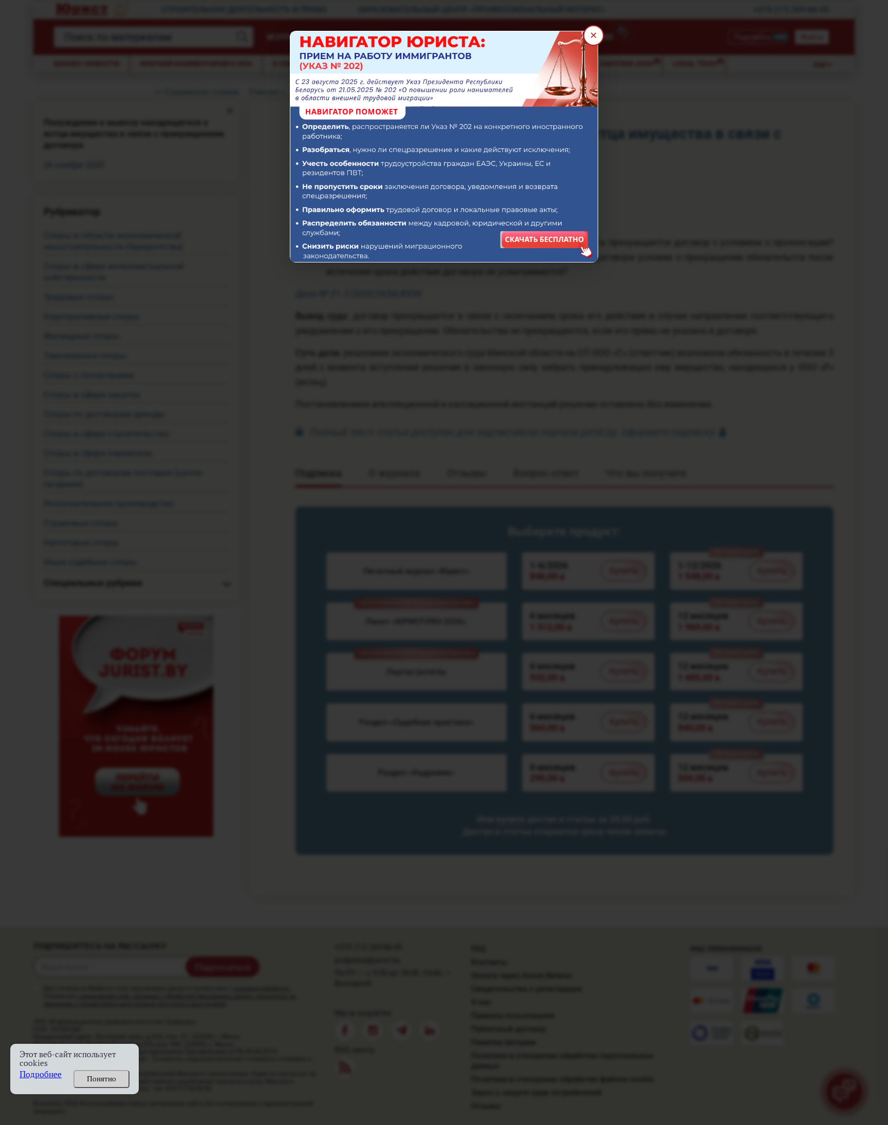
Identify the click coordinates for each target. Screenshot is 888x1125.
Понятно (101, 1079)
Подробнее (41, 1074)
